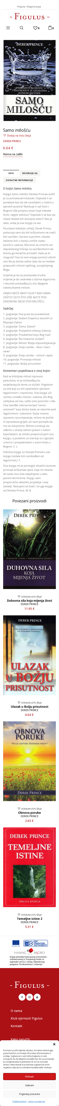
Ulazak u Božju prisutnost (29, 707)
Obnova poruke (29, 813)
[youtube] (37, 997)
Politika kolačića (19, 1101)
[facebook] (22, 997)
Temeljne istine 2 (29, 919)
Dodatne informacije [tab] (19, 180)
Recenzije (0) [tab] (29, 173)
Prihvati (29, 1076)
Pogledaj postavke (29, 1094)
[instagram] (29, 997)
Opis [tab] (11, 173)
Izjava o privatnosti (36, 1101)
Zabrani (29, 1085)
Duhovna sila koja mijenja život (29, 601)
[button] (54, 1044)
